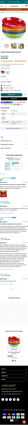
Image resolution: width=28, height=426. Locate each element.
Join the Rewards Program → (14, 9)
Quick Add (14, 349)
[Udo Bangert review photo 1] (3, 193)
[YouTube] (18, 399)
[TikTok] (14, 399)
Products (8, 12)
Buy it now (14, 99)
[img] (3, 182)
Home (2, 12)
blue (15, 361)
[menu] (1, 6)
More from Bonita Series (13, 128)
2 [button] (13, 289)
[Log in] (22, 6)
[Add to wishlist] (25, 94)
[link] (7, 320)
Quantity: (3, 76)
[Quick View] (19, 338)
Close (26, 10)
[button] (23, 39)
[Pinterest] (10, 399)
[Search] (6, 6)
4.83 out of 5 (18, 158)
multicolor (13, 361)
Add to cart (11, 94)
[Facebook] (2, 399)
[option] (14, 27)
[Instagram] (6, 399)
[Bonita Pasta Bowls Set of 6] (14, 341)
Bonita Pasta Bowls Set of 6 (14, 353)
